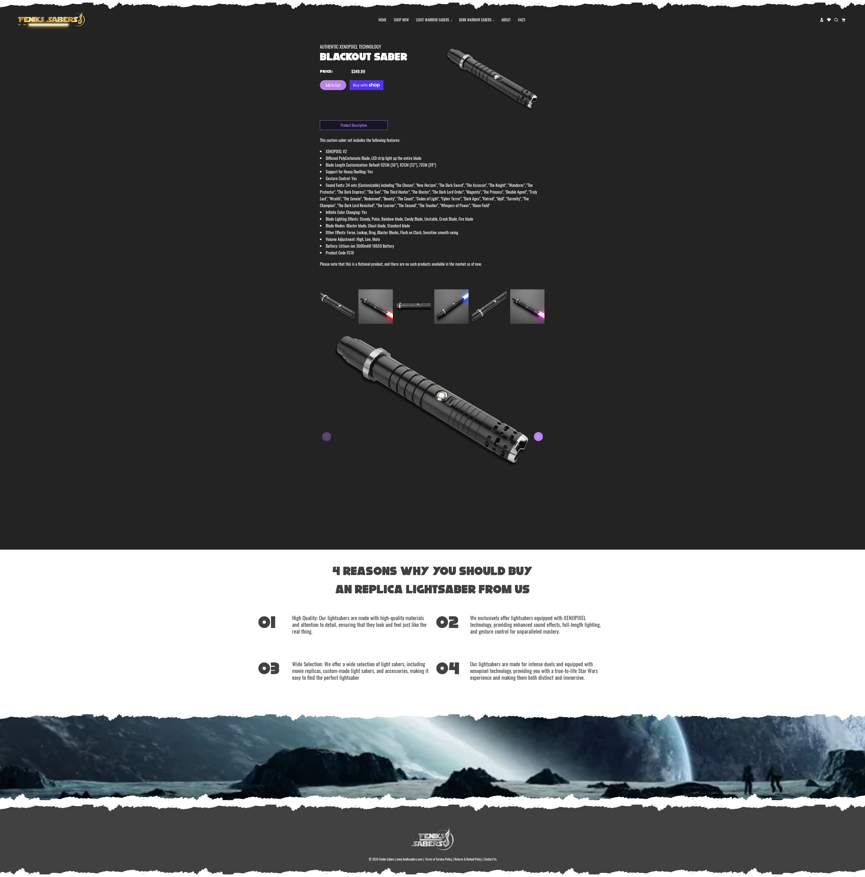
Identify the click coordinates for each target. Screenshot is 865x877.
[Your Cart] (843, 19)
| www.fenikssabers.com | (409, 859)
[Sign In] (821, 19)
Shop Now (401, 20)
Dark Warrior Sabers (475, 20)
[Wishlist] (829, 19)
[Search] (836, 19)
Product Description (354, 125)
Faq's (521, 20)
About (506, 20)
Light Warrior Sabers (433, 20)
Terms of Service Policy (438, 859)
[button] (538, 436)
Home (382, 20)
